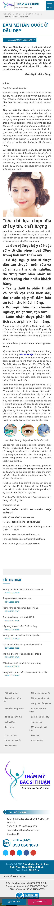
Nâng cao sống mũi (40, 693)
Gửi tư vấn (15, 902)
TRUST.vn (34, 870)
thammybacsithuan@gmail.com (23, 830)
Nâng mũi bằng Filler (41, 703)
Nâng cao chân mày (41, 698)
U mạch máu (11, 735)
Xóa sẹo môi (11, 745)
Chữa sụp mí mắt (13, 740)
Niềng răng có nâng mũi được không (20, 609)
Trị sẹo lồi (9, 727)
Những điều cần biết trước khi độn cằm (21, 637)
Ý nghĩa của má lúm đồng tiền (17, 600)
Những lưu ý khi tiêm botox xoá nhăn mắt (23, 591)
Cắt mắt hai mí (11, 693)
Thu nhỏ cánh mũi (13, 717)
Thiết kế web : (21, 870)
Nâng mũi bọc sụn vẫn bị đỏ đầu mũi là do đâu (25, 674)
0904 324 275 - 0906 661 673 (22, 826)
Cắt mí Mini (10, 722)
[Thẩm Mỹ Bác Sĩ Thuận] (8, 5)
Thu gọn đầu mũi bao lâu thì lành (18, 619)
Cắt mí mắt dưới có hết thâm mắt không (22, 665)
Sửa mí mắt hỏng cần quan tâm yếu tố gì (22, 646)
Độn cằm (35, 735)
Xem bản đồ (13, 834)
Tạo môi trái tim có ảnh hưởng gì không (22, 655)
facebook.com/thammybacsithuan (28, 538)
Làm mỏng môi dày (40, 717)
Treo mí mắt (36, 722)
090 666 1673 (25, 845)
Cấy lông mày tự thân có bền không (20, 628)
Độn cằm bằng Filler (14, 708)
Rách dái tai (37, 740)
